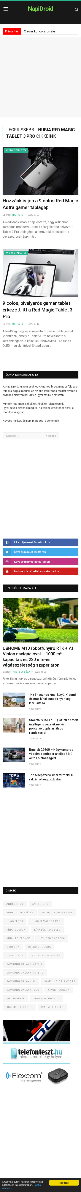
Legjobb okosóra (52, 938)
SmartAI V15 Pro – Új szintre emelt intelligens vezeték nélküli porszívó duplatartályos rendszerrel (53, 726)
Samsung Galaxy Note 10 (24, 972)
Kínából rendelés (47, 929)
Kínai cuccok (15, 929)
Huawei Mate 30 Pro (46, 921)
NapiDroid (40, 8)
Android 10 (40, 904)
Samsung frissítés (46, 955)
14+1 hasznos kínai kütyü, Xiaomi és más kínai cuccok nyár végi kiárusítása (52, 699)
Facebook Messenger (57, 912)
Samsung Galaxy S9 (21, 981)
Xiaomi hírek (15, 998)
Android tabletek (16, 150)
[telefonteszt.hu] (36, 1063)
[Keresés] (76, 9)
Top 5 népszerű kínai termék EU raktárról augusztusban (51, 777)
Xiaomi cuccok (58, 990)
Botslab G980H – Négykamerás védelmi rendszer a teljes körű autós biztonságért (51, 754)
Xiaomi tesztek (52, 1007)
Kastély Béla (21, 671)
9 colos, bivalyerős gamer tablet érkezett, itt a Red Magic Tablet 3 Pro (38, 310)
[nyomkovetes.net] (37, 1086)
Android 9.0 (15, 904)
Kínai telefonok (18, 938)
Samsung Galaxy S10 (59, 981)
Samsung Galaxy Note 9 (24, 964)
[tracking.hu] (36, 1040)
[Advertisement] (40, 77)
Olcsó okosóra (39, 947)
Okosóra (12, 947)
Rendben (64, 1182)
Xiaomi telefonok (19, 1007)
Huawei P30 (14, 921)
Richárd (17, 215)
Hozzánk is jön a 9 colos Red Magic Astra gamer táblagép (40, 204)
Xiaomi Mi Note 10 (46, 998)
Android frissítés (19, 912)
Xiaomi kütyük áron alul (40, 31)
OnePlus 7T (14, 955)
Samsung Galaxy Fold (22, 990)
